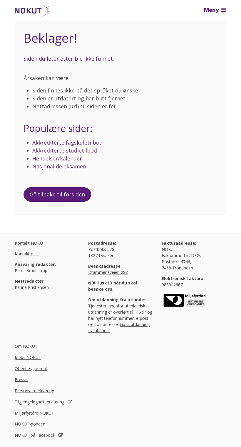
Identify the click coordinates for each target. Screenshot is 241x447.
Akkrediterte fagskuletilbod (67, 142)
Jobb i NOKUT (28, 357)
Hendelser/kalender (57, 158)
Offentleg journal (31, 368)
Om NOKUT (26, 346)
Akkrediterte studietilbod (64, 150)
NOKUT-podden (30, 424)
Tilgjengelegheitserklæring (39, 402)
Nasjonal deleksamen (59, 166)
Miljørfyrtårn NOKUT (34, 413)
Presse (21, 379)
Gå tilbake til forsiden (57, 194)
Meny (212, 9)
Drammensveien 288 (108, 272)
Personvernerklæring (34, 390)
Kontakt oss (26, 253)
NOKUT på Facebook (35, 435)
